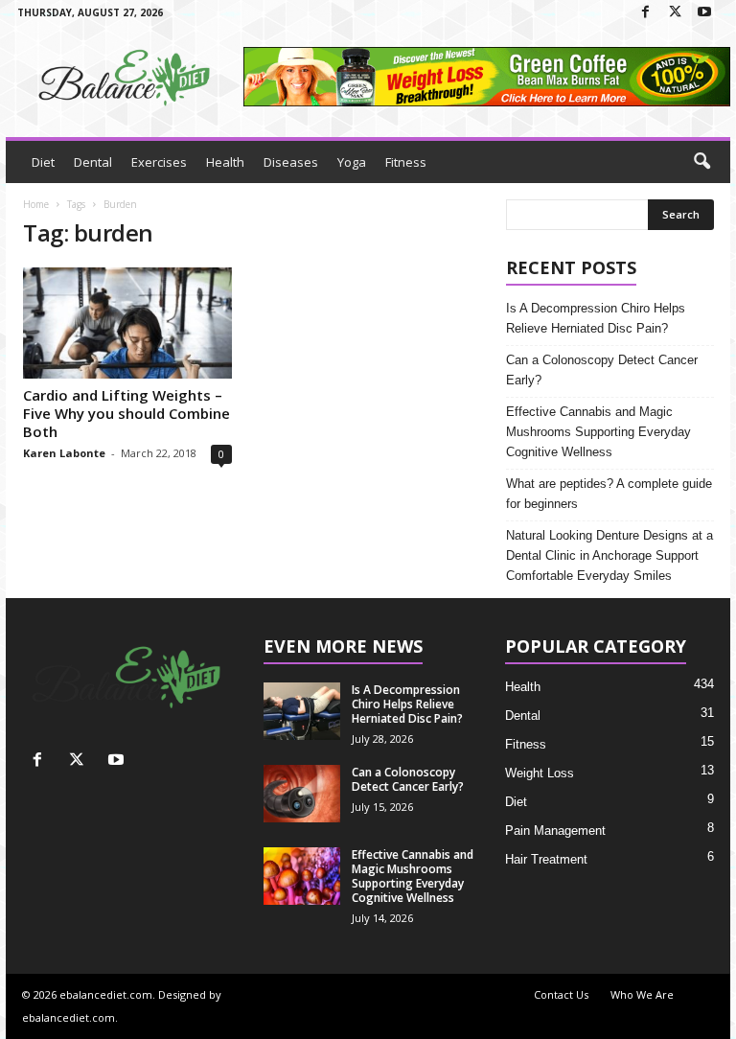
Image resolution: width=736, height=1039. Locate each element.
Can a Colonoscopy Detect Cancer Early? (602, 370)
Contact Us (561, 994)
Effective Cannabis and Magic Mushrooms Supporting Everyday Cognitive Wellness (598, 431)
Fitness (405, 162)
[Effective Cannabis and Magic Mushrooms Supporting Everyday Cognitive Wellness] (302, 876)
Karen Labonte (64, 453)
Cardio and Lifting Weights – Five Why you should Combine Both (126, 413)
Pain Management (555, 830)
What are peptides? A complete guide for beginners (609, 493)
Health (225, 162)
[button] (701, 162)
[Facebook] (644, 13)
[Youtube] (704, 13)
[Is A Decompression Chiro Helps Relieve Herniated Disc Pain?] (302, 711)
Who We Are (642, 994)
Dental (93, 162)
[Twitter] (674, 13)
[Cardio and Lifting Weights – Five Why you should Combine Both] (127, 323)
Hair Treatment (546, 859)
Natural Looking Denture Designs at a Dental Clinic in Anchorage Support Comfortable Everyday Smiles (609, 555)
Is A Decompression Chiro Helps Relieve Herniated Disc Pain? (595, 318)
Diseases (291, 162)
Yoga (351, 162)
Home (36, 204)
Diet (43, 162)
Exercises (159, 162)
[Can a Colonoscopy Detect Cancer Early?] (302, 793)
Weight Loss (539, 773)
